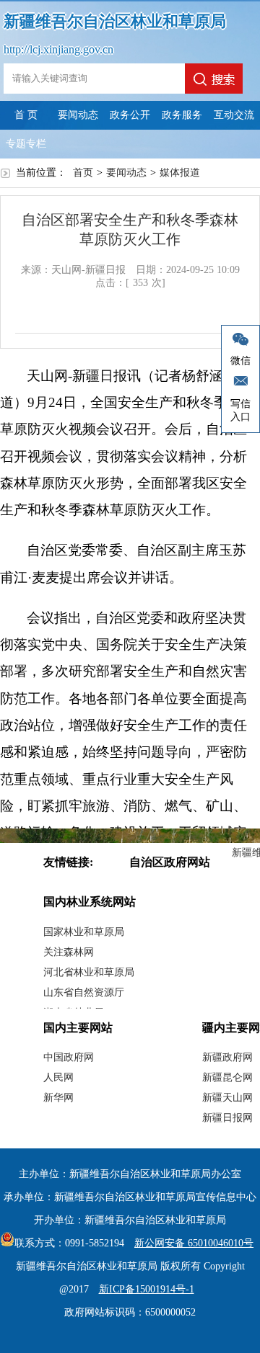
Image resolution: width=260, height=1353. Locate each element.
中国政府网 (68, 1057)
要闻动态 (78, 115)
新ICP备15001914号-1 (146, 1289)
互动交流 (234, 115)
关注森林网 (68, 952)
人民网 (58, 1077)
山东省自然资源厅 (83, 992)
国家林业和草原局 (83, 931)
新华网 (58, 1097)
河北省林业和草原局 (88, 972)
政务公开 (130, 115)
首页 (83, 172)
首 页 (26, 115)
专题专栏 (26, 143)
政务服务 (182, 115)
